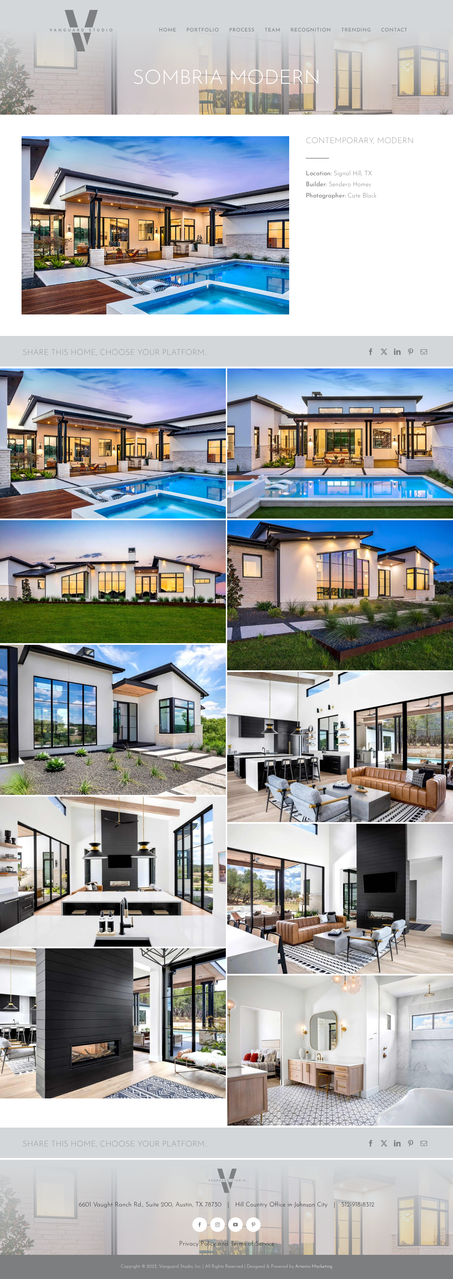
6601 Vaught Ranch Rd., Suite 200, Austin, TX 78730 (150, 1205)
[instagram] (217, 1224)
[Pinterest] (410, 353)
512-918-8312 (357, 1205)
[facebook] (199, 1224)
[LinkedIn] (397, 353)
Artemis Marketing (313, 1266)
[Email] (423, 353)
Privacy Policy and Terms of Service (226, 1244)
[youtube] (235, 1224)
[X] (384, 353)
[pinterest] (253, 1224)
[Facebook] (370, 353)
